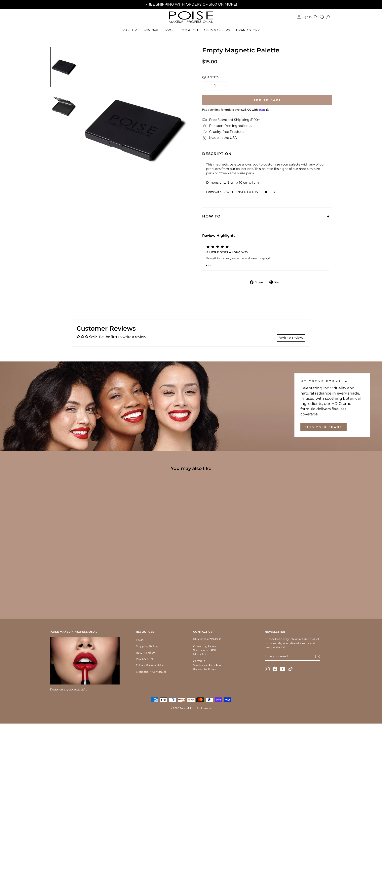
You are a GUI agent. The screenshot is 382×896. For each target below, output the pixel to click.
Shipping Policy (147, 646)
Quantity (210, 77)
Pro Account (144, 659)
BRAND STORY (248, 30)
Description (217, 154)
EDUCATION (188, 30)
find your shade (323, 427)
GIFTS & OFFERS (217, 30)
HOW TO (211, 216)
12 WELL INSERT (235, 192)
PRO (168, 30)
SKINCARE (151, 30)
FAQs (139, 640)
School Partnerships (150, 665)
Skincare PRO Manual (151, 672)
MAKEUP (129, 30)
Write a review (291, 338)
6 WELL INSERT (264, 192)
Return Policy (145, 652)
